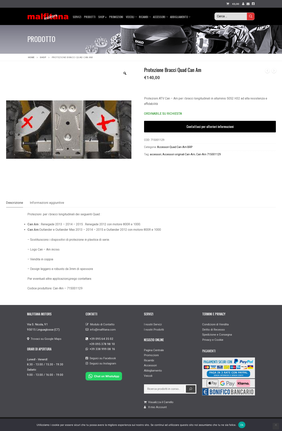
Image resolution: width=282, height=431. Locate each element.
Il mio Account (156, 407)
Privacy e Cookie (212, 340)
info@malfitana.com (102, 329)
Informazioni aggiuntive (47, 203)
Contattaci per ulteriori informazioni (210, 126)
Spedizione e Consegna (217, 334)
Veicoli (148, 376)
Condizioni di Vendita (215, 324)
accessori (155, 154)
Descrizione (14, 203)
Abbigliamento (153, 370)
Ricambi (149, 360)
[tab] (14, 202)
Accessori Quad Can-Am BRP (175, 147)
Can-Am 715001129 (208, 154)
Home (31, 57)
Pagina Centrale (154, 350)
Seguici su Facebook (102, 358)
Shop (43, 57)
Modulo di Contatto (101, 324)
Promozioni (151, 355)
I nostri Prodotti (154, 329)
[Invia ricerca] (251, 16)
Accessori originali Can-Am (178, 154)
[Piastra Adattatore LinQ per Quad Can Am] (274, 71)
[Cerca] (190, 389)
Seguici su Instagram (102, 363)
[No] (276, 426)
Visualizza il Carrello (160, 402)
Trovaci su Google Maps (45, 339)
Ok (242, 424)
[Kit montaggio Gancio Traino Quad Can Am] (267, 71)
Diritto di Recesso (213, 329)
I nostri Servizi (153, 324)
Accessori (150, 365)
